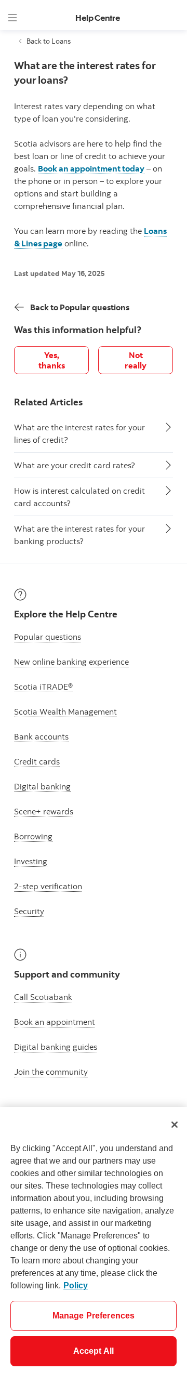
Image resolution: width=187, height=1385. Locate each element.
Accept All (93, 1351)
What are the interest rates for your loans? (84, 72)
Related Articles (48, 402)
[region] (93, 1246)
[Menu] (12, 17)
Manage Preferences (93, 1315)
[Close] (174, 1124)
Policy (75, 1285)
